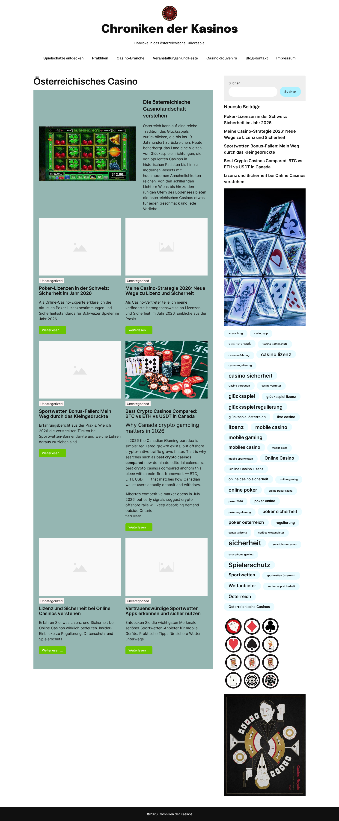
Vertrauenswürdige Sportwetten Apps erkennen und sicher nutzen (163, 611)
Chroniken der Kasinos (169, 29)
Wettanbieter (242, 585)
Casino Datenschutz (274, 344)
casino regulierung (240, 365)
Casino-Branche (130, 58)
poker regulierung (240, 512)
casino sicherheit (251, 375)
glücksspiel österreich (247, 417)
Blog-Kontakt (257, 58)
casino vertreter (271, 385)
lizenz (236, 427)
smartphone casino (285, 544)
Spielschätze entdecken (63, 58)
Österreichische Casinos (249, 606)
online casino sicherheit (248, 479)
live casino (286, 417)
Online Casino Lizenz (246, 469)
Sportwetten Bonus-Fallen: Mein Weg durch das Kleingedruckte (75, 414)
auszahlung (236, 333)
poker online (264, 501)
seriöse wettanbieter (271, 532)
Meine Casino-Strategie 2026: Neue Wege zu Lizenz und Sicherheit (165, 291)
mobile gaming (245, 437)
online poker (243, 490)
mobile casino (271, 427)
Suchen (235, 83)
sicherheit (245, 543)
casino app (261, 333)
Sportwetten (242, 575)
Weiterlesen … (52, 330)
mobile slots (279, 447)
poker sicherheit (279, 511)
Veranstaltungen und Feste (175, 58)
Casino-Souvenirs (221, 58)
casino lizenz (276, 354)
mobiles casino (244, 447)
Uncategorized (51, 281)
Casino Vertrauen (239, 385)
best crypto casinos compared (152, 468)
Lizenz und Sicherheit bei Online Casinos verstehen (74, 611)
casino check (240, 343)
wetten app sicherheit (281, 586)
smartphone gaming (241, 554)
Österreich (240, 596)
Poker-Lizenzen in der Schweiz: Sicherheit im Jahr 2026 (74, 291)
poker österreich (246, 522)
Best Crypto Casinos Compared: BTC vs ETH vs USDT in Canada (161, 414)
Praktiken (100, 58)
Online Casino (279, 458)
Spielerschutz (249, 565)
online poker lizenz (280, 490)
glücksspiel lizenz (281, 396)
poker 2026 (236, 501)
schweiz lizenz (238, 532)
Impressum (286, 58)
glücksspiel (242, 396)
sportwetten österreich (281, 575)
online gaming (289, 479)
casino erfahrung (239, 355)
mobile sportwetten (241, 458)
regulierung (285, 522)
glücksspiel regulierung (255, 407)
